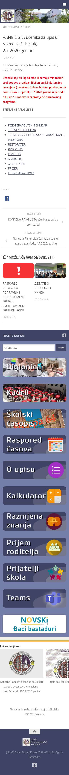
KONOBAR (14, 154)
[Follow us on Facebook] (64, 335)
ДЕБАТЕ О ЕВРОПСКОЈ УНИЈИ (43, 288)
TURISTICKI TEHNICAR (22, 130)
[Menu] (64, 4)
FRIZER (13, 168)
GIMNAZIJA (15, 159)
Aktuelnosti (11, 27)
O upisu (27, 27)
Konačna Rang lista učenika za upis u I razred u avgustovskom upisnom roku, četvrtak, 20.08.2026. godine (21, 686)
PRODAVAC (15, 149)
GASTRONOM (16, 163)
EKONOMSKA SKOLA (21, 173)
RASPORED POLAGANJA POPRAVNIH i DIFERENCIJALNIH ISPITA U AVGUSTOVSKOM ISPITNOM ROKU (14, 297)
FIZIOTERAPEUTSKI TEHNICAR (27, 125)
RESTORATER (17, 144)
